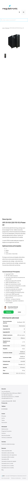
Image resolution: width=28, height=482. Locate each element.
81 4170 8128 (4, 409)
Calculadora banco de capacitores (9, 455)
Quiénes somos (5, 429)
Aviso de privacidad (6, 435)
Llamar (19, 312)
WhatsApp (8, 312)
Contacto (4, 433)
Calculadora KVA (5, 459)
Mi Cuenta (4, 416)
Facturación (4, 422)
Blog (3, 469)
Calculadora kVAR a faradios (8, 457)
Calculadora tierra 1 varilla (7, 463)
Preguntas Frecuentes (6, 431)
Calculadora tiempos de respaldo (9, 461)
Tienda (3, 420)
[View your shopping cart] (19, 12)
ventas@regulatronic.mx (7, 398)
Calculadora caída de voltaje (8, 452)
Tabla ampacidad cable (7, 450)
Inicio (3, 28)
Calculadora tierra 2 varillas (8, 465)
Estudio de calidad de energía (8, 444)
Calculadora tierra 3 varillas (8, 467)
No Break (7, 28)
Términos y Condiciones (7, 437)
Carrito (3, 418)
